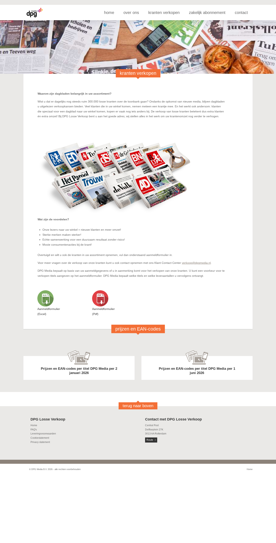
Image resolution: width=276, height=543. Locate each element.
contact (241, 12)
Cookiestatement (40, 437)
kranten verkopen (164, 12)
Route (149, 439)
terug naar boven (138, 406)
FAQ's (34, 429)
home (109, 12)
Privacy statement (40, 442)
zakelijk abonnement (207, 12)
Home (34, 425)
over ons (131, 12)
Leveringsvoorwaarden (43, 433)
